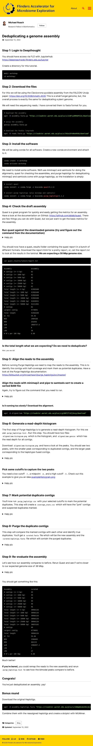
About (74, 8)
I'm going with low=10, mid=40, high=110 (23, 483)
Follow (41, 26)
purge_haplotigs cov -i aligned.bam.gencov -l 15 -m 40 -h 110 (33, 514)
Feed (42, 739)
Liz (14, 739)
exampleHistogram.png (43, 477)
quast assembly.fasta (13, 237)
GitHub (32, 739)
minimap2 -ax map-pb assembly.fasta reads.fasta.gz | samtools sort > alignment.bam (46, 396)
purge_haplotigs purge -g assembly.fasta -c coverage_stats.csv (34, 544)
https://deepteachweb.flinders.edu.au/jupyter (25, 60)
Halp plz (8, 237)
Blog (18, 723)
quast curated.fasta (12, 572)
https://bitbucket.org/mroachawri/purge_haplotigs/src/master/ (34, 375)
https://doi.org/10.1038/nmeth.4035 (27, 96)
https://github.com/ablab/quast (65, 215)
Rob (22, 739)
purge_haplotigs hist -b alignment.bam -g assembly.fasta (31, 458)
